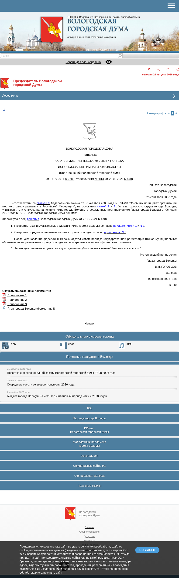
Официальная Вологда (89, 475)
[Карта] (165, 69)
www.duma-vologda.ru (103, 37)
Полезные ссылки (89, 485)
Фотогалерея (89, 455)
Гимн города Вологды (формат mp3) (31, 308)
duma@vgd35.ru (130, 17)
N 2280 (69, 179)
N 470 (128, 179)
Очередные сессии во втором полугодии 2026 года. (41, 384)
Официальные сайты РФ (89, 465)
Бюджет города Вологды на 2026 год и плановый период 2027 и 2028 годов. (57, 396)
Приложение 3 (17, 304)
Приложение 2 (17, 299)
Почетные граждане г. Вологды (89, 356)
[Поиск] (155, 69)
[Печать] (175, 69)
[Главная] (146, 69)
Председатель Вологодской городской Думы (37, 83)
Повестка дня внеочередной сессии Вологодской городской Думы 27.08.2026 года (61, 373)
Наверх (89, 323)
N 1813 (99, 179)
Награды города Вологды (89, 418)
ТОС (89, 408)
